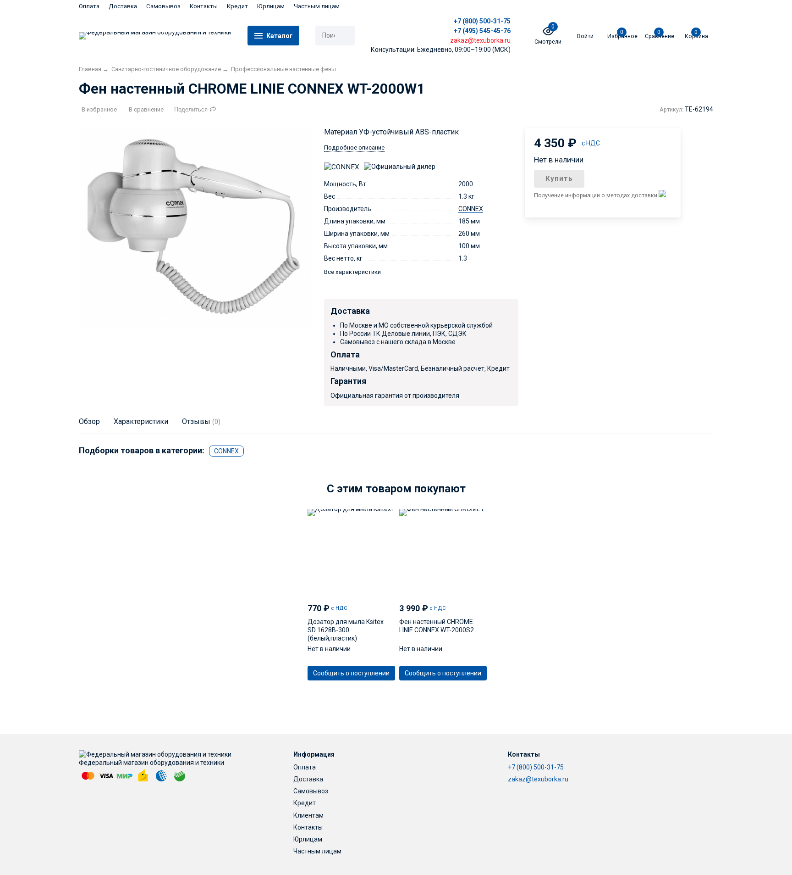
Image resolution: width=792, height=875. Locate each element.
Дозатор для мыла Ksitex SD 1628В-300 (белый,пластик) (346, 630)
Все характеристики (352, 271)
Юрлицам (271, 6)
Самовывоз (163, 6)
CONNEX (470, 208)
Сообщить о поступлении (351, 673)
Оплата (89, 6)
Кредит (237, 6)
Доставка (123, 6)
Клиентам (308, 815)
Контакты (204, 6)
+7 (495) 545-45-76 (482, 30)
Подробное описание (354, 147)
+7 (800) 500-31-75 (482, 21)
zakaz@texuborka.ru (538, 779)
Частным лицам (317, 6)
